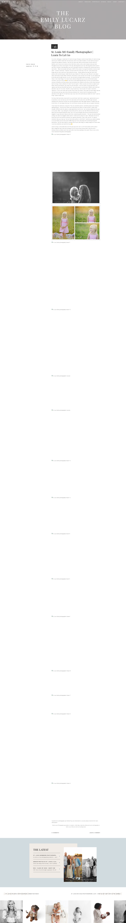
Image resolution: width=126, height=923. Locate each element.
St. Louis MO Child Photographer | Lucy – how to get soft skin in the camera (95, 893)
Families (33, 64)
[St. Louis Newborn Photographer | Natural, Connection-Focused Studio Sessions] (59, 856)
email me (91, 820)
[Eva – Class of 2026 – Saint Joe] (59, 869)
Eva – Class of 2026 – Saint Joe (44, 868)
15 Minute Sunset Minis (74, 877)
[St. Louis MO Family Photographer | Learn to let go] (36, 48)
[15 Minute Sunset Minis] (80, 864)
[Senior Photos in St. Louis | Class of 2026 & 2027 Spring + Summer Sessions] (59, 862)
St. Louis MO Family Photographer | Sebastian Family (22, 893)
